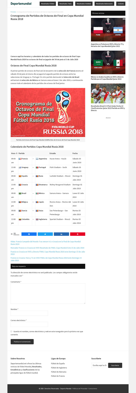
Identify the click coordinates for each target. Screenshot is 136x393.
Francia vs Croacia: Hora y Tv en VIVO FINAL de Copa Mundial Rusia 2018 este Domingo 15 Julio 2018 (46, 259)
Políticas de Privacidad (79, 389)
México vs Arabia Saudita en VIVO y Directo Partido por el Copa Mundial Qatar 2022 (107, 78)
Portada (13, 12)
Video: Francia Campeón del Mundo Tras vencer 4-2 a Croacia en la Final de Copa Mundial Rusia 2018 (46, 242)
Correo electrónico (19, 320)
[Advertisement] (48, 38)
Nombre (14, 309)
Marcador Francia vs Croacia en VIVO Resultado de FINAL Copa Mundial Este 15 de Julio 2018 (47, 248)
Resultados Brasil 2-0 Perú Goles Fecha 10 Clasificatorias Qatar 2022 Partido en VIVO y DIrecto (108, 108)
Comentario (16, 282)
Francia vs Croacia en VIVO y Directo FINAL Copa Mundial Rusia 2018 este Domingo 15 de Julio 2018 (48, 252)
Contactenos (92, 389)
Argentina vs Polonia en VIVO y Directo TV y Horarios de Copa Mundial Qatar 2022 (107, 45)
